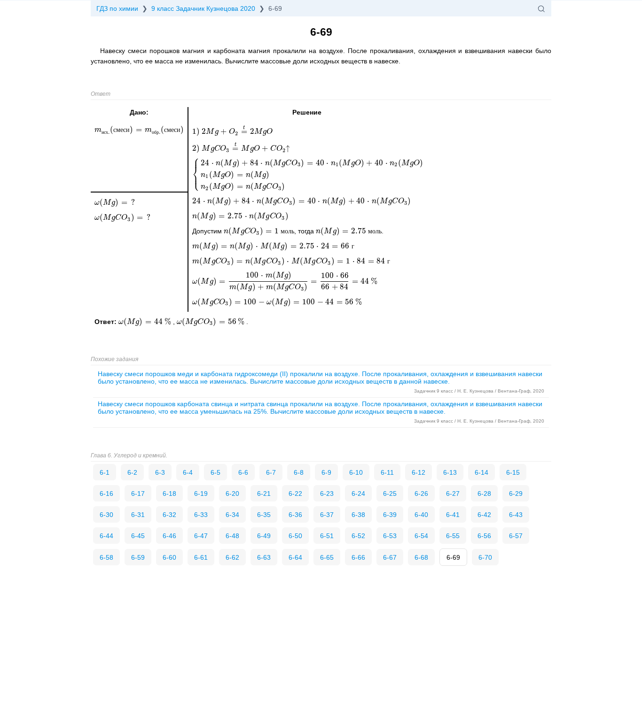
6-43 (516, 514)
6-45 (138, 536)
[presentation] (145, 321)
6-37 (327, 514)
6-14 (481, 472)
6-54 (421, 536)
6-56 (484, 536)
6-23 (327, 493)
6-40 (421, 514)
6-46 (169, 536)
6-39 (390, 514)
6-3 (160, 472)
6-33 (201, 514)
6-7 (271, 472)
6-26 (421, 493)
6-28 (484, 493)
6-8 (299, 472)
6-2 (132, 472)
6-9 (326, 472)
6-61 (201, 557)
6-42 (484, 514)
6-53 (390, 536)
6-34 (232, 514)
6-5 (215, 472)
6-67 (390, 557)
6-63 (264, 557)
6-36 (295, 514)
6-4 (188, 472)
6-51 (327, 536)
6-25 (390, 493)
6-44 (106, 536)
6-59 (138, 557)
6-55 (453, 536)
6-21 (264, 493)
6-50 (295, 536)
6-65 (327, 557)
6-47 (201, 536)
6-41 (453, 514)
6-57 (516, 536)
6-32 (169, 514)
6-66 (358, 557)
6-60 (169, 557)
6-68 (421, 557)
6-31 (138, 514)
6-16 (106, 493)
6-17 (138, 493)
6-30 (106, 514)
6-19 (201, 493)
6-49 (264, 536)
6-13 (450, 472)
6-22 (295, 493)
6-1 (105, 472)
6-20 (232, 493)
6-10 (356, 472)
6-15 (513, 472)
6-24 (358, 493)
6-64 (295, 557)
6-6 (243, 472)
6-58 (106, 557)
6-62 (232, 557)
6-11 (387, 472)
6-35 (264, 514)
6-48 (232, 536)
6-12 (418, 472)
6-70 (485, 557)
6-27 (453, 493)
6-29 (516, 493)
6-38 (358, 514)
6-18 (169, 493)
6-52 (358, 536)
